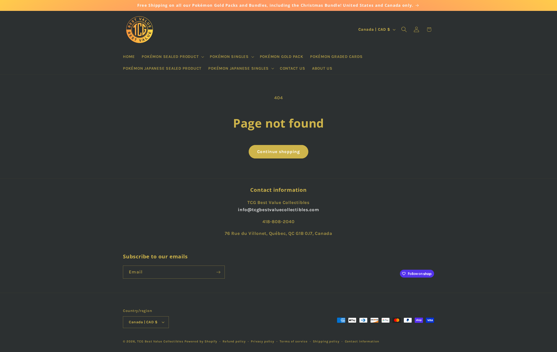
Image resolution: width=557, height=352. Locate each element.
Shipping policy (326, 341)
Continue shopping (278, 151)
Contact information (362, 341)
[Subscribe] (218, 272)
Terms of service (294, 341)
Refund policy (234, 341)
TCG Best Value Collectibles (160, 341)
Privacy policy (262, 341)
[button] (172, 57)
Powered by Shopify (201, 341)
